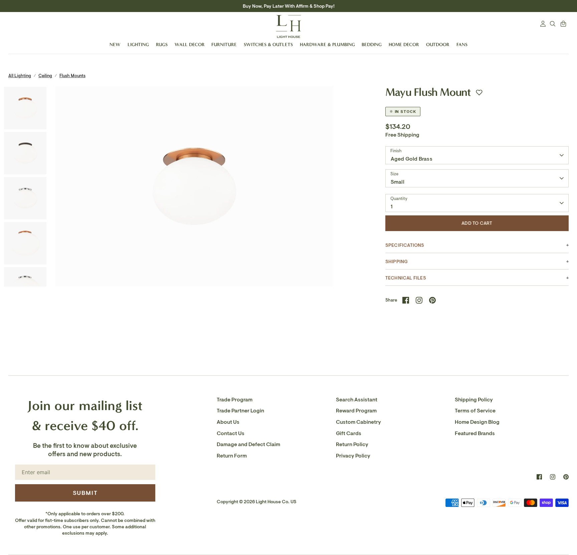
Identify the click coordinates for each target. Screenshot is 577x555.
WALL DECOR (190, 44)
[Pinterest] (566, 477)
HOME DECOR (404, 44)
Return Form (232, 455)
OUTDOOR (437, 44)
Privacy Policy (353, 455)
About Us (228, 422)
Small (397, 182)
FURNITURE (224, 44)
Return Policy (352, 444)
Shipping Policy (474, 399)
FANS (461, 44)
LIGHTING (138, 44)
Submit (85, 493)
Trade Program (234, 399)
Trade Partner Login (240, 410)
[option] (194, 219)
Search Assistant (356, 399)
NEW (115, 44)
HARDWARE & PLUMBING (327, 44)
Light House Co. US (276, 502)
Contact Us (230, 433)
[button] (479, 92)
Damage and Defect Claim (248, 444)
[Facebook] (539, 477)
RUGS (162, 44)
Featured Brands (475, 433)
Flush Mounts (72, 75)
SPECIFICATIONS (404, 245)
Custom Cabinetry (358, 422)
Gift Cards (348, 433)
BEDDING (372, 44)
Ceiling (45, 75)
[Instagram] (552, 477)
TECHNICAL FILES (405, 278)
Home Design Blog (477, 422)
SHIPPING (396, 261)
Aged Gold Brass (411, 159)
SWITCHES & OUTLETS (268, 44)
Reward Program (356, 410)
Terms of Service (475, 410)
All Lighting (19, 75)
